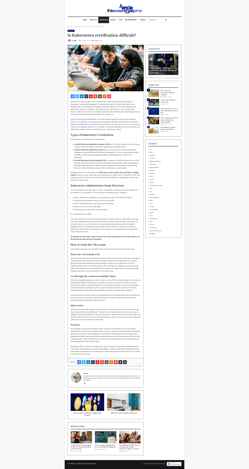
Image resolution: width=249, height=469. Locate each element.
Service (152, 206)
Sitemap (162, 463)
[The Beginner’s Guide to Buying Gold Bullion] (153, 130)
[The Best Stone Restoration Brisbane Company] (153, 93)
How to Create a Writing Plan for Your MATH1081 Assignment (105, 446)
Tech (120, 20)
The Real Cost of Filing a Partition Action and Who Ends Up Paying (163, 70)
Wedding (152, 233)
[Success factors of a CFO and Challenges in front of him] (153, 111)
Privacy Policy (155, 463)
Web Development (155, 230)
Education (104, 20)
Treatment (153, 227)
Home (85, 20)
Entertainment (131, 20)
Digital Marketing (155, 161)
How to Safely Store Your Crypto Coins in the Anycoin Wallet (169, 120)
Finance (152, 173)
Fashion (152, 170)
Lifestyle (93, 20)
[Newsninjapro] (124, 8)
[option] (163, 64)
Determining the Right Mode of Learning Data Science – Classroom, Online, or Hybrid (129, 447)
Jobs (151, 188)
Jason (73, 40)
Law (151, 191)
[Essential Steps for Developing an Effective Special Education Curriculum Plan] (81, 437)
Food (151, 176)
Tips (151, 221)
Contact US (146, 463)
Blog (151, 152)
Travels (143, 20)
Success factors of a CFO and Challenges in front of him (169, 111)
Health (113, 20)
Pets (151, 203)
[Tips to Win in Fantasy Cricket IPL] (153, 102)
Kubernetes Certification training (82, 124)
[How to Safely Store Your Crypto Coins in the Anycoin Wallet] (153, 120)
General (152, 179)
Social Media (153, 209)
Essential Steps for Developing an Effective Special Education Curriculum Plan (81, 447)
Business (152, 155)
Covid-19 (152, 158)
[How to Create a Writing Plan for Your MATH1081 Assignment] (105, 437)
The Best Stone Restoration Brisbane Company (168, 93)
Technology (153, 218)
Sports (152, 212)
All (150, 149)
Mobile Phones (154, 197)
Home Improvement (156, 185)
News (151, 200)
